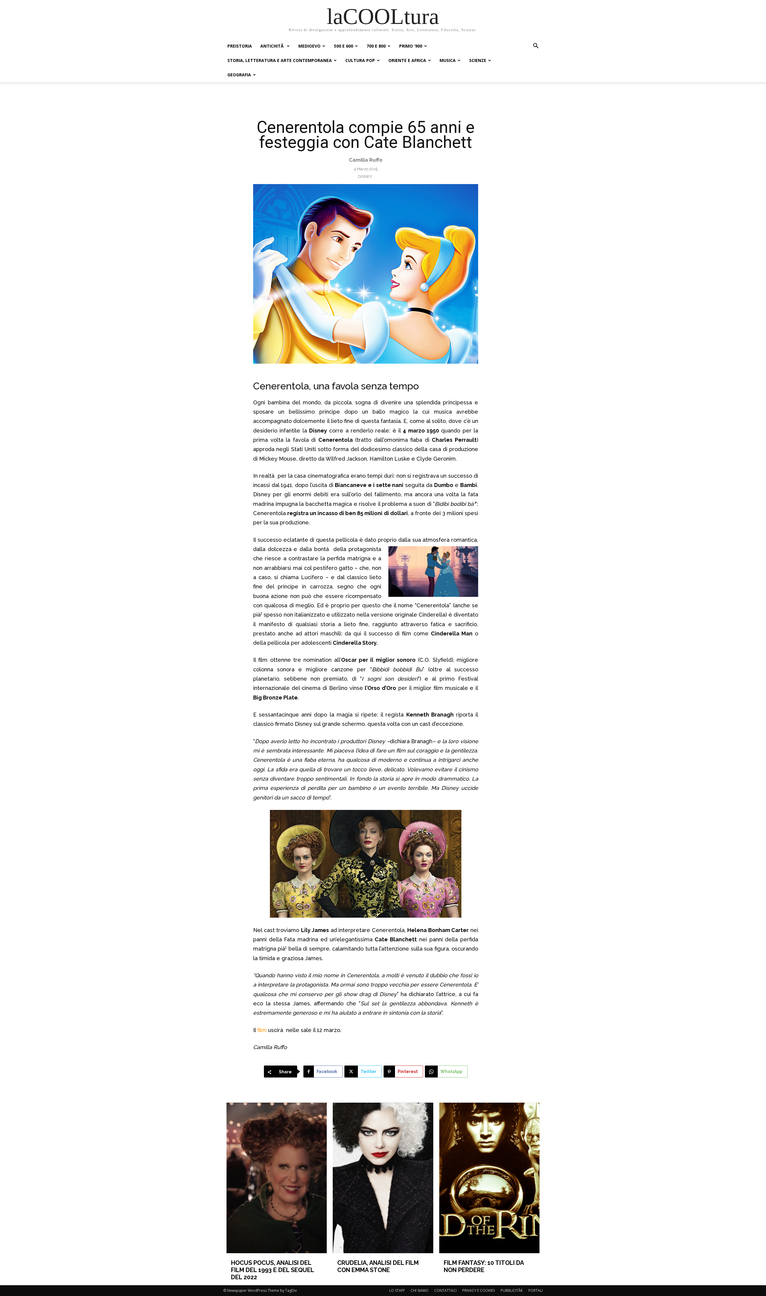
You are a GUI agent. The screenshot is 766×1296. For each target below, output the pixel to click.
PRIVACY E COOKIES (478, 1290)
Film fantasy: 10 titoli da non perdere (484, 1266)
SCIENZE (477, 60)
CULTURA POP (360, 60)
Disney (365, 176)
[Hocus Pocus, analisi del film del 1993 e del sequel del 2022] (277, 1178)
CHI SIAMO (419, 1290)
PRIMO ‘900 (410, 46)
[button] (535, 46)
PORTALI (535, 1290)
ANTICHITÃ (272, 46)
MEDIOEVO (309, 46)
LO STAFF (397, 1290)
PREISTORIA (239, 46)
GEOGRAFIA (239, 75)
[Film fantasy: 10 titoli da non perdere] (489, 1178)
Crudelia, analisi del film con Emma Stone (378, 1266)
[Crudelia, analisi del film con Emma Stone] (383, 1178)
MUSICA (448, 60)
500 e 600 (343, 46)
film (262, 1030)
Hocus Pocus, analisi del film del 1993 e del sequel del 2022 (272, 1270)
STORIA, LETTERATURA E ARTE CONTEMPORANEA (279, 60)
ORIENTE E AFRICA (407, 60)
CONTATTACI (445, 1290)
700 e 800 (376, 46)
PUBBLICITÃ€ (512, 1290)
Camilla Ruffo (365, 160)
